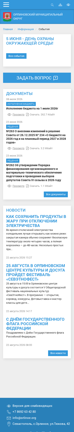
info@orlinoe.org (24, 418)
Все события (16, 56)
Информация (26, 29)
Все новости (58, 353)
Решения (12, 126)
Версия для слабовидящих (32, 406)
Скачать (35, 114)
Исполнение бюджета (21, 103)
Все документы (56, 194)
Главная (8, 29)
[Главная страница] (7, 17)
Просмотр (18, 114)
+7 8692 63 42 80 (24, 411)
